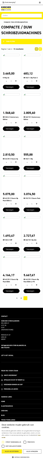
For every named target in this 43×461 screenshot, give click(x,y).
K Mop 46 (6, 78)
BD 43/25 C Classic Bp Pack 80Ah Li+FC (31, 280)
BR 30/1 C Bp (28, 159)
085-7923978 (5, 348)
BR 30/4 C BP (7, 240)
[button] (21, 457)
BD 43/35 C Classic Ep (10, 159)
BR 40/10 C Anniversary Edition (32, 118)
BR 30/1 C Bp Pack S (31, 78)
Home (3, 401)
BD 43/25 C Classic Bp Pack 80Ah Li (10, 199)
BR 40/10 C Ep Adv (30, 240)
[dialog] (21, 441)
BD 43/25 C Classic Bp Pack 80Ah (10, 280)
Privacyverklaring (8, 420)
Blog (3, 415)
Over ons (4, 411)
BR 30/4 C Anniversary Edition (11, 118)
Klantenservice (7, 406)
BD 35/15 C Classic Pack (32, 198)
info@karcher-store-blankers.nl (13, 345)
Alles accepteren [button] (12, 451)
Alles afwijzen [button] (32, 451)
